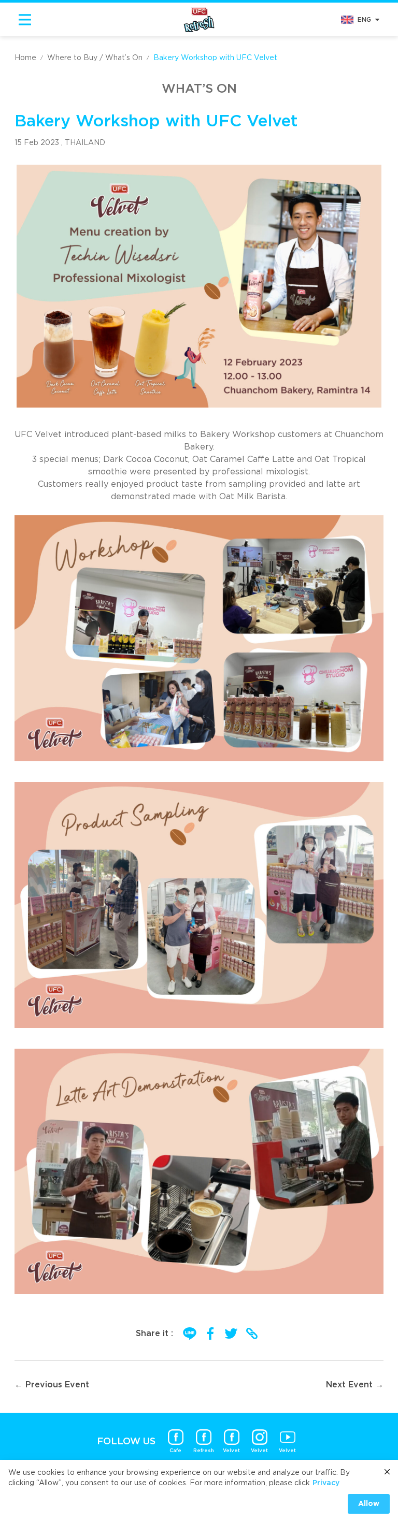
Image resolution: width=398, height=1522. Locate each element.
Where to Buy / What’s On (95, 58)
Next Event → (354, 1385)
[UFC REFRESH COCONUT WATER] (199, 19)
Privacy (325, 1483)
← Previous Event (52, 1385)
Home (25, 58)
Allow (368, 1503)
